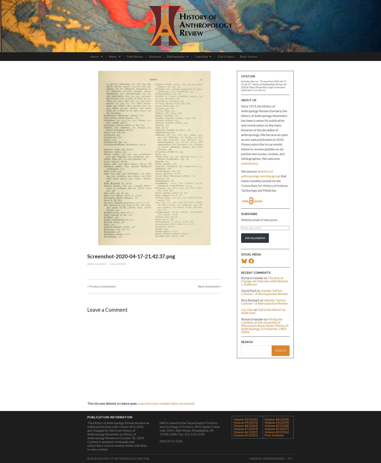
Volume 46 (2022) (246, 432)
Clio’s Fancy (226, 56)
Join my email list (255, 238)
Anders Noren (273, 458)
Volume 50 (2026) (246, 419)
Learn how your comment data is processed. (166, 403)
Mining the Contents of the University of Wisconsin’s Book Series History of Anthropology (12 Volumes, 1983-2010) (265, 325)
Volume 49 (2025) (246, 422)
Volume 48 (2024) (246, 425)
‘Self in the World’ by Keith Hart (263, 311)
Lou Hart (247, 310)
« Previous (101, 286)
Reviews (155, 56)
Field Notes (135, 56)
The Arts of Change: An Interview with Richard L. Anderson (264, 281)
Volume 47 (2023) (246, 429)
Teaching (201, 56)
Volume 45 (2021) (246, 435)
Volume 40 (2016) (277, 432)
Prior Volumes (274, 435)
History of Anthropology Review (123, 458)
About (94, 56)
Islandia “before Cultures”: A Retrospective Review (264, 292)
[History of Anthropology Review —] (190, 26)
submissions (249, 163)
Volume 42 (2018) (277, 425)
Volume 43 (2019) (277, 422)
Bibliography (176, 56)
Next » (209, 286)
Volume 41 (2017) (277, 429)
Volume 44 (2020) (277, 419)
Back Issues (248, 56)
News (113, 56)
